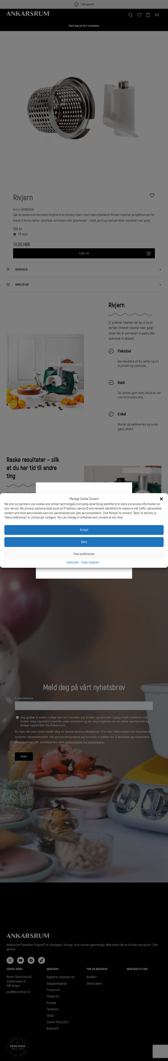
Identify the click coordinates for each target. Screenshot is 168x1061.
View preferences (84, 554)
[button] (161, 499)
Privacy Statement (90, 562)
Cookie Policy (73, 562)
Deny (84, 542)
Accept (84, 530)
